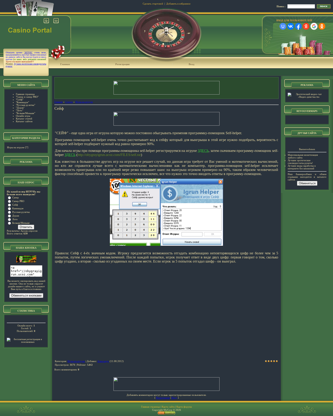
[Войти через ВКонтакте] (290, 26)
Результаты (13, 230)
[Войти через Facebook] (298, 26)
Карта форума (184, 406)
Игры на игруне (15, 147)
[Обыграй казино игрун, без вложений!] (26, 261)
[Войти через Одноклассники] (322, 26)
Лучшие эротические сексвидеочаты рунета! (300, 161)
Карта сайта (168, 406)
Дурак (15, 215)
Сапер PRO (18, 201)
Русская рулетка (21, 212)
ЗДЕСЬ (203, 151)
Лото (15, 219)
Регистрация (122, 64)
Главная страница (150, 406)
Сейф (15, 204)
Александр (103, 361)
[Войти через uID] (283, 26)
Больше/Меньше (21, 222)
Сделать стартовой (153, 3)
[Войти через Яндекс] (306, 26)
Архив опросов (29, 230)
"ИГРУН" (28, 52)
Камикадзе (18, 208)
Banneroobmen (307, 149)
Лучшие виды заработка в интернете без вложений (302, 167)
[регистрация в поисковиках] (26, 342)
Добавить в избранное (178, 3)
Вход (191, 64)
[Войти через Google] (314, 26)
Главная (65, 64)
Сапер (15, 197)
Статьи (69, 101)
